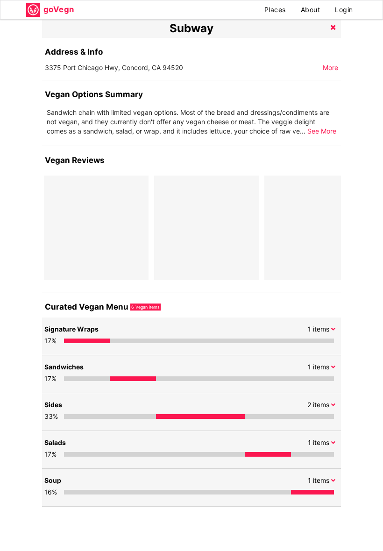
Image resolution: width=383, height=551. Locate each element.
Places (275, 10)
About (310, 10)
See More (321, 131)
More (330, 67)
